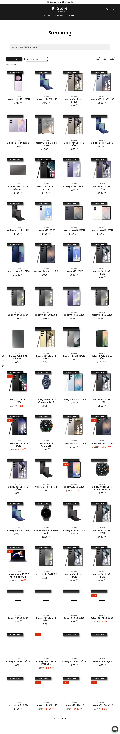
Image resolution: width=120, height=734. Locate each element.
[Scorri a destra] (112, 2)
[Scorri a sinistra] (8, 2)
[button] (7, 8)
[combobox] (56, 47)
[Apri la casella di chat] (115, 729)
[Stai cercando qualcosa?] (13, 47)
